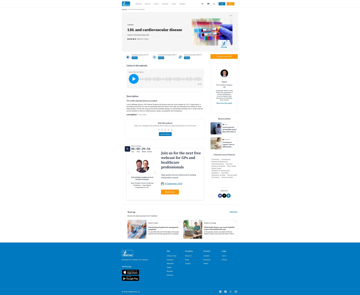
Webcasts (139, 4)
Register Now (170, 192)
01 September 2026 (173, 183)
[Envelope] (235, 291)
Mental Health (216, 168)
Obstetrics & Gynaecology (221, 171)
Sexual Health (232, 175)
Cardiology (215, 159)
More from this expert (224, 103)
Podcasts (147, 4)
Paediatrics (215, 173)
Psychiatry (225, 173)
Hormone (229, 164)
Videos (174, 4)
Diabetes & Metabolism (220, 162)
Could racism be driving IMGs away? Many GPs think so (229, 129)
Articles (156, 4)
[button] (202, 3)
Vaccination (216, 177)
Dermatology (226, 159)
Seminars (165, 4)
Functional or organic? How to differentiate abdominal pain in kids (228, 146)
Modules (182, 4)
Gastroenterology (218, 164)
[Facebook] (225, 291)
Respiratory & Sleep (218, 175)
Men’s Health (231, 166)
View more (233, 212)
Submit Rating (165, 134)
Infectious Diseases (218, 166)
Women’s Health (227, 177)
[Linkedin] (220, 291)
